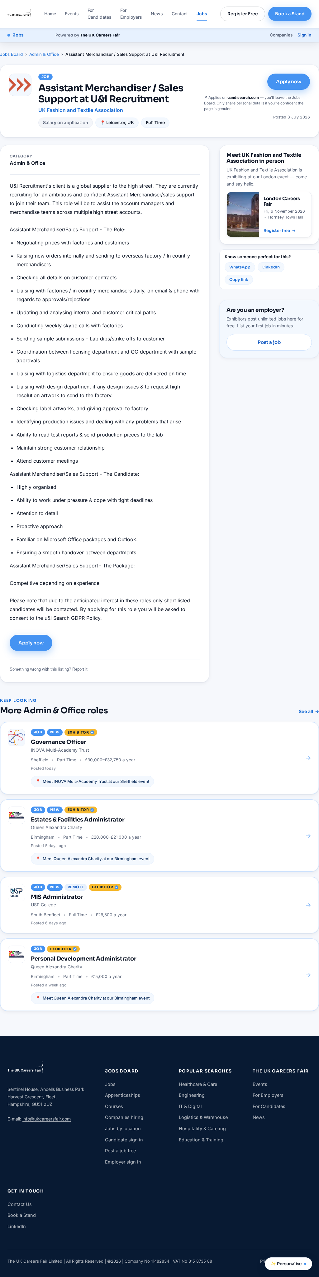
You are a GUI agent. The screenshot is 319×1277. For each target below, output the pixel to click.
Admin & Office (44, 54)
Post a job (269, 342)
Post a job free (120, 1150)
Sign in (304, 34)
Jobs (202, 13)
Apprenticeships (122, 1095)
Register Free (242, 14)
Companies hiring (124, 1117)
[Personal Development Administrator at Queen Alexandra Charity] (159, 974)
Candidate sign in (124, 1139)
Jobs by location (123, 1128)
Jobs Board (11, 54)
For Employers (131, 13)
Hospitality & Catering (202, 1128)
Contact (180, 13)
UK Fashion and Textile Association (80, 110)
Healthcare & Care (198, 1084)
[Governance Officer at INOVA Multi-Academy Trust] (159, 758)
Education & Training (201, 1139)
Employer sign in (123, 1161)
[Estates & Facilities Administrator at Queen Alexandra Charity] (159, 835)
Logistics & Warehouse (203, 1117)
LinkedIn (271, 267)
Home (50, 13)
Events (72, 13)
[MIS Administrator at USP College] (159, 905)
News (157, 13)
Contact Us (19, 1204)
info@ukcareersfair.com (46, 1118)
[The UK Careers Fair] (19, 14)
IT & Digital (190, 1106)
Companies (281, 34)
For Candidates (100, 13)
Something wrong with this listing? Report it (49, 669)
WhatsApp (239, 267)
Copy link (238, 279)
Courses (114, 1106)
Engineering (192, 1095)
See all (309, 711)
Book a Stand (290, 14)
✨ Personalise (286, 1263)
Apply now (288, 81)
